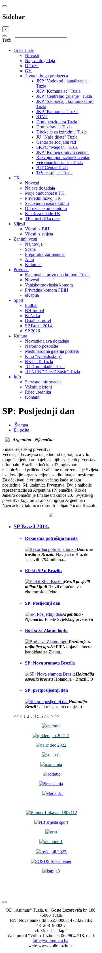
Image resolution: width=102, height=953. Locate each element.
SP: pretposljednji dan (46, 690)
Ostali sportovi (38, 320)
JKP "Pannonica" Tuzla (57, 111)
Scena (30, 249)
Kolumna (33, 264)
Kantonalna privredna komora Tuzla (57, 274)
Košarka (32, 315)
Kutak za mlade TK (42, 213)
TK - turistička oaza (42, 218)
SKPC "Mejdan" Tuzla (57, 147)
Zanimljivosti (25, 239)
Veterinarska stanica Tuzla (59, 162)
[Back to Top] (4, 902)
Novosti (32, 55)
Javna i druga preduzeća (46, 75)
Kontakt (32, 397)
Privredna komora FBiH (46, 290)
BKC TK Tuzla (39, 361)
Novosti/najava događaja (47, 341)
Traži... (8, 40)
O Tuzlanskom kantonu (46, 208)
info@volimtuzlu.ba (50, 940)
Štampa (21, 425)
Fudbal (31, 305)
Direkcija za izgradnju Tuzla (61, 132)
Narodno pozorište (41, 346)
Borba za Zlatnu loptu (46, 630)
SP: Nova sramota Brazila (50, 663)
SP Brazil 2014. (39, 325)
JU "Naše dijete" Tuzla (56, 137)
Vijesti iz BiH (37, 228)
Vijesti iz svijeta (39, 234)
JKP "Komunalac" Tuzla (58, 91)
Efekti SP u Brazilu (43, 570)
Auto (29, 259)
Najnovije (33, 244)
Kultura (20, 336)
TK (17, 177)
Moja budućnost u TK (45, 193)
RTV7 (42, 116)
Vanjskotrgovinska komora (49, 285)
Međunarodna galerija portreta (52, 351)
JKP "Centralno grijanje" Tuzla (64, 96)
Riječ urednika (38, 392)
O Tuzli (32, 65)
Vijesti (19, 223)
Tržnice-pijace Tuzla (54, 172)
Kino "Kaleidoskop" (43, 356)
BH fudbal (34, 310)
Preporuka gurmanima (45, 254)
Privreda (21, 269)
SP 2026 (32, 330)
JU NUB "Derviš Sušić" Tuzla (52, 371)
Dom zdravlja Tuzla (54, 126)
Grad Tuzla (24, 50)
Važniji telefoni (38, 387)
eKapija (32, 295)
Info (17, 376)
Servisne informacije (43, 381)
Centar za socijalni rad (56, 142)
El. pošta (21, 430)
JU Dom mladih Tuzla (45, 366)
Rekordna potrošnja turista (51, 538)
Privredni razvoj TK (43, 198)
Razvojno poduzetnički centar (63, 157)
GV (28, 70)
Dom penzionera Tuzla (56, 121)
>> (57, 716)
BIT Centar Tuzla (52, 167)
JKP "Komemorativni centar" (62, 152)
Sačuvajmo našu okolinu (47, 203)
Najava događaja (40, 60)
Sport (18, 300)
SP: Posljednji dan (42, 603)
